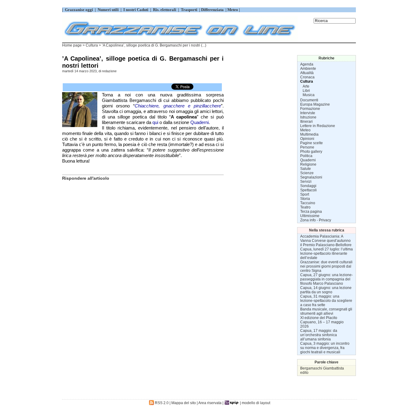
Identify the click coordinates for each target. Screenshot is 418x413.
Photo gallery (311, 151)
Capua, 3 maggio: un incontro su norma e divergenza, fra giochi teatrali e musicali (324, 347)
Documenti (309, 100)
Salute (305, 169)
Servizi (306, 181)
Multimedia (309, 134)
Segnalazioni (311, 177)
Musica (309, 95)
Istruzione (308, 117)
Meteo (305, 130)
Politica (306, 156)
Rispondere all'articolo (85, 178)
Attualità (307, 73)
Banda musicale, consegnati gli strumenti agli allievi (326, 311)
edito (304, 372)
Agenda (306, 64)
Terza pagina (311, 211)
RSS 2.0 (161, 403)
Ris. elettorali (164, 9)
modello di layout (256, 403)
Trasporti (189, 9)
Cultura (92, 45)
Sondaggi (308, 186)
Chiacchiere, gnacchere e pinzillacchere (178, 105)
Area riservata (210, 403)
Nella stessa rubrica (326, 230)
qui (155, 122)
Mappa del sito (183, 403)
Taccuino (307, 203)
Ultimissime (309, 216)
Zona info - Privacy (315, 220)
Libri (306, 90)
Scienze (307, 173)
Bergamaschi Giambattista (322, 368)
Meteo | (233, 9)
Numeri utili (108, 9)
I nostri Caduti (135, 9)
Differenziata (213, 9)
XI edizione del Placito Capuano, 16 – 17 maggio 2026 (322, 322)
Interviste (307, 113)
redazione (109, 71)
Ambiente (308, 68)
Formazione (310, 109)
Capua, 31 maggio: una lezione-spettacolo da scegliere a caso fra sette (326, 300)
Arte (306, 86)
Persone (307, 147)
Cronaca (307, 77)
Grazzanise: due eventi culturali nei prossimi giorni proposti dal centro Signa (326, 266)
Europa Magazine (315, 104)
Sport (304, 194)
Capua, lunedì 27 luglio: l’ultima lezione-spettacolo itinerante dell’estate (326, 253)
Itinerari (306, 121)
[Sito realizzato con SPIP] (231, 403)
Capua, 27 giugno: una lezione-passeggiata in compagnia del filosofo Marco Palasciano (326, 279)
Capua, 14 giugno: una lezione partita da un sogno (326, 290)
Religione (308, 164)
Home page (72, 45)
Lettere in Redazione (317, 126)
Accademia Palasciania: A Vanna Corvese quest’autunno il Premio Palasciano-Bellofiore (326, 240)
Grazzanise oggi (79, 9)
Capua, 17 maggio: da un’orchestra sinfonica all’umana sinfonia (318, 335)
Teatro (305, 207)
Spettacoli (308, 190)
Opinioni (307, 139)
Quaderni (199, 122)
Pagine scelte (311, 143)
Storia (305, 199)
